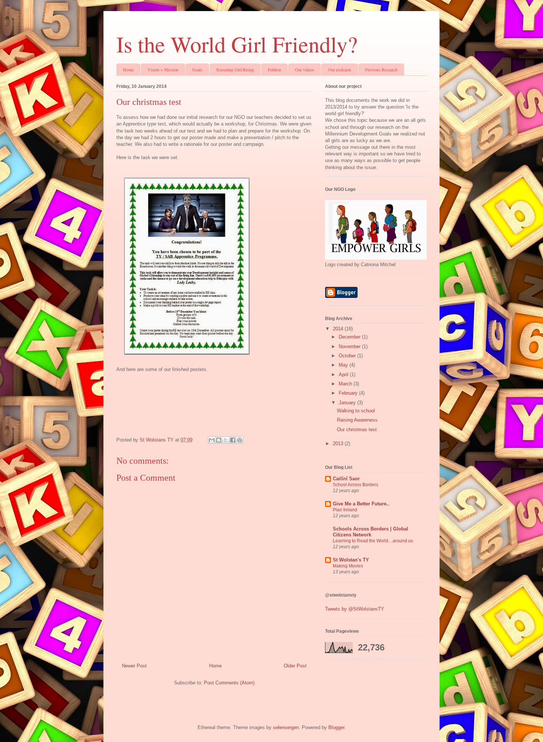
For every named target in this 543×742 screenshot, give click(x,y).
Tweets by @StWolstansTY (354, 609)
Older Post (295, 666)
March (346, 384)
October (348, 355)
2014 (339, 329)
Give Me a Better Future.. (361, 503)
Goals (197, 69)
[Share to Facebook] (232, 440)
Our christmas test (357, 429)
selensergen (286, 727)
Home (128, 69)
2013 (339, 443)
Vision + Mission (162, 69)
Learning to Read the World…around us (373, 540)
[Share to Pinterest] (239, 440)
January (348, 402)
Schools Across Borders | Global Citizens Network (370, 531)
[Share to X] (225, 440)
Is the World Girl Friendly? (237, 44)
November (350, 346)
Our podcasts (339, 69)
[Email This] (211, 440)
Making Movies (348, 565)
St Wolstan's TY (351, 560)
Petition (274, 69)
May (344, 365)
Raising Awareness (357, 420)
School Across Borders (355, 484)
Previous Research (381, 69)
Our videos (304, 69)
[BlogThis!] (218, 440)
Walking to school (356, 410)
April (344, 374)
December (350, 337)
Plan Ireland (345, 509)
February (349, 393)
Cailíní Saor (346, 478)
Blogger (336, 727)
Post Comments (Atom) (229, 683)
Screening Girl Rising (235, 69)
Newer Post (134, 666)
